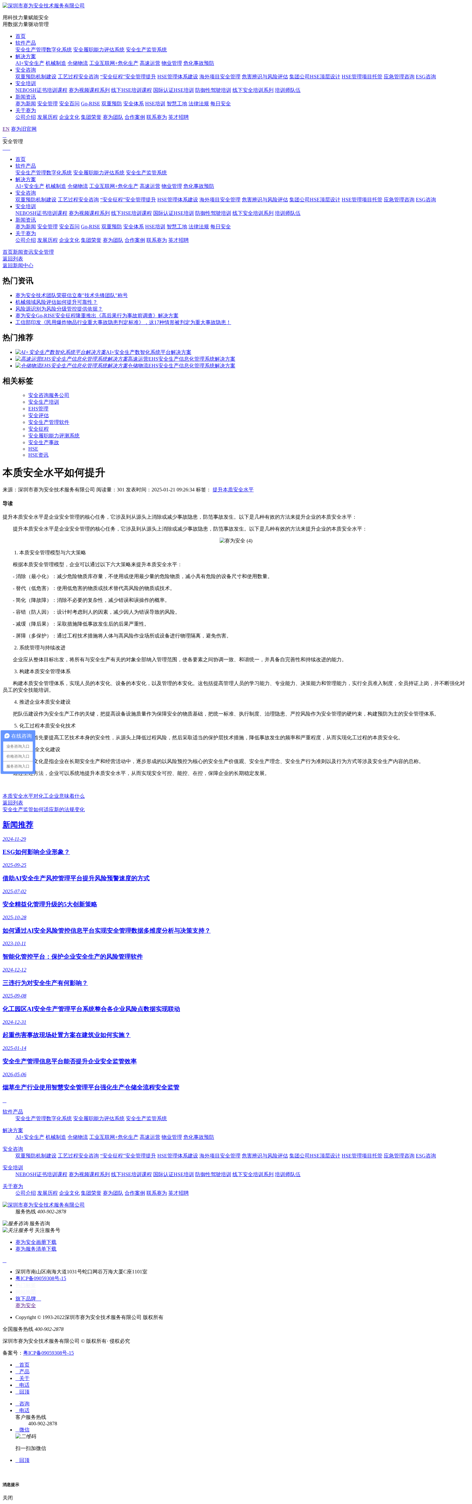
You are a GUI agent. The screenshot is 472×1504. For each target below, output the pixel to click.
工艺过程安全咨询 (78, 76)
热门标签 (25, 1285)
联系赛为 (156, 117)
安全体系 (133, 103)
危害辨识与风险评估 (265, 76)
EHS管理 (38, 408)
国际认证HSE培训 (173, 90)
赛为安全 (25, 1305)
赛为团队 (113, 117)
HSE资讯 (38, 455)
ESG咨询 (426, 76)
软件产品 (25, 43)
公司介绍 (25, 117)
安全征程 (38, 429)
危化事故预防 (198, 63)
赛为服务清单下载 (36, 1249)
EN (6, 129)
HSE (33, 449)
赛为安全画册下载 (36, 1242)
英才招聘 (178, 117)
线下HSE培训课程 (131, 90)
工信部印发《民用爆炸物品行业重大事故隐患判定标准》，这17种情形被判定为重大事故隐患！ (123, 322)
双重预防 (111, 103)
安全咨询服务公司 (48, 395)
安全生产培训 (43, 402)
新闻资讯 (25, 97)
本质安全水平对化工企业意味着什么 (44, 796)
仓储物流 (77, 63)
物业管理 (172, 63)
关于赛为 (25, 110)
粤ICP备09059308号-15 (40, 1278)
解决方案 (25, 56)
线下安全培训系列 (253, 90)
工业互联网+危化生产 (113, 63)
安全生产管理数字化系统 (43, 49)
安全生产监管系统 (146, 49)
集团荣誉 (91, 117)
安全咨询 (25, 70)
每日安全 (220, 103)
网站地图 (25, 1292)
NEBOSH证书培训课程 (41, 90)
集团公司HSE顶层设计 (314, 76)
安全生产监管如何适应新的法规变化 (44, 809)
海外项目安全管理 (219, 76)
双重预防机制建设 (36, 76)
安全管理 (47, 103)
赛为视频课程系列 (89, 90)
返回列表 (13, 258)
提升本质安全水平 (233, 489)
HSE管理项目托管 (362, 76)
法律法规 (198, 103)
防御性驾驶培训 (213, 90)
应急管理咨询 (399, 76)
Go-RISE (90, 103)
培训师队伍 (288, 90)
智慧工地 (177, 103)
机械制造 (56, 63)
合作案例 (135, 117)
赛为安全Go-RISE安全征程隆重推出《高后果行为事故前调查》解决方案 (97, 315)
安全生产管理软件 (48, 422)
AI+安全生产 (29, 63)
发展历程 (47, 117)
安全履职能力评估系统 (99, 49)
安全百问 (69, 103)
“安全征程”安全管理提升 (128, 76)
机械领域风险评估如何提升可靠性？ (56, 302)
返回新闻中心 (18, 265)
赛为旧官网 (24, 129)
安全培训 (25, 83)
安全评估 (38, 415)
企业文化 (69, 117)
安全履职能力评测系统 (54, 435)
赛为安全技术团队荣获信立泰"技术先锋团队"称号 (71, 295)
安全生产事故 (43, 442)
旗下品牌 (28, 1298)
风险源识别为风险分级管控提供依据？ (59, 309)
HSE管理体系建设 (177, 76)
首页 (20, 36)
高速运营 (150, 63)
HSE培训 (155, 103)
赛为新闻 (25, 103)
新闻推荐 (18, 825)
